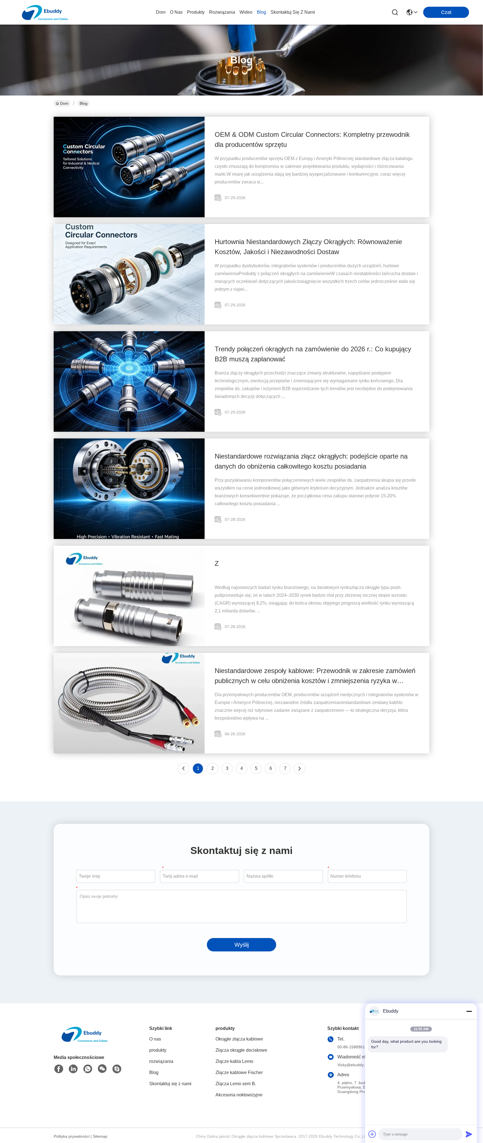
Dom (160, 12)
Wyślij (242, 945)
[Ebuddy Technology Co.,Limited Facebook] (59, 1069)
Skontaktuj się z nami (293, 12)
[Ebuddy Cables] (117, 1069)
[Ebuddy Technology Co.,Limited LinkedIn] (73, 1069)
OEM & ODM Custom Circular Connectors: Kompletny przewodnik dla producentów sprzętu (312, 139)
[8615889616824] (88, 1069)
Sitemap (100, 1136)
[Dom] (84, 1041)
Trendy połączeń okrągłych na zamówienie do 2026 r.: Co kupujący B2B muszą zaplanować (313, 354)
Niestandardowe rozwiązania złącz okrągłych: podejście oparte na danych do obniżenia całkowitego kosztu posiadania (311, 461)
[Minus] (469, 1011)
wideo (246, 12)
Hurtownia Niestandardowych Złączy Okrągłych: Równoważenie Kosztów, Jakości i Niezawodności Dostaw (308, 247)
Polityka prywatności (71, 1136)
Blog (261, 12)
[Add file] (372, 1134)
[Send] (469, 1134)
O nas (176, 12)
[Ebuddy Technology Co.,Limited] (44, 12)
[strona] (300, 768)
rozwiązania (222, 12)
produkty (196, 12)
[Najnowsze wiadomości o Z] (129, 645)
